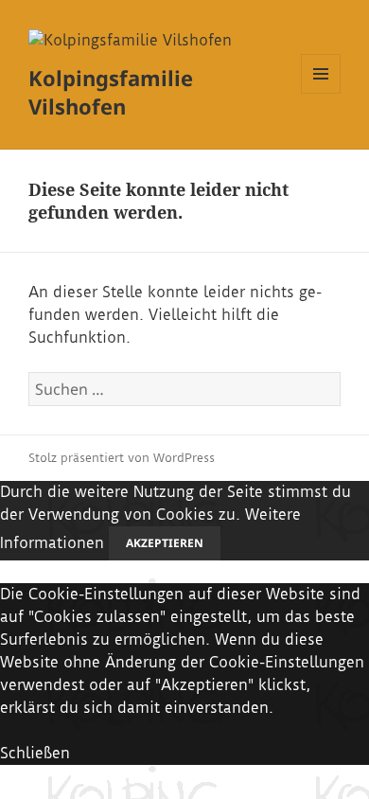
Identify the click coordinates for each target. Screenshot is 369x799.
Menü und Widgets (321, 93)
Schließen (35, 753)
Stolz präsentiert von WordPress (121, 458)
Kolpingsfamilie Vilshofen (110, 91)
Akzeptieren (164, 543)
